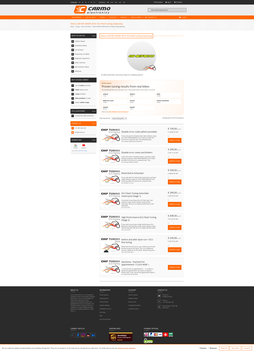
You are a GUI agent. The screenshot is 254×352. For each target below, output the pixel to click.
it (88, 2)
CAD (120, 2)
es (94, 2)
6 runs (163, 101)
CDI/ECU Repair (80, 41)
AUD (116, 2)
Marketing (213, 348)
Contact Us (152, 17)
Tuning (102, 17)
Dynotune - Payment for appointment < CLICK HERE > (135, 263)
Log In (169, 2)
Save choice (235, 348)
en (79, 2)
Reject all (224, 348)
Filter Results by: (105, 118)
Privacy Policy (104, 302)
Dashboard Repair (81, 45)
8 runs (105, 108)
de (86, 2)
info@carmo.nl (80, 132)
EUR (112, 2)
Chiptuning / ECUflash (82, 54)
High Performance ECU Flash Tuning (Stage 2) (138, 218)
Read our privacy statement (126, 348)
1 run (105, 95)
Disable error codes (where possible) (139, 131)
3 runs (132, 101)
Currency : (102, 2)
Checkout (179, 2)
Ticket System (104, 295)
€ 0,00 (184, 17)
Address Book (133, 298)
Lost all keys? (90, 17)
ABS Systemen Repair (82, 67)
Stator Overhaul (80, 63)
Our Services (76, 17)
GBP (108, 2)
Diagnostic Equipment (82, 58)
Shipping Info (104, 298)
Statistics (203, 348)
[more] (93, 35)
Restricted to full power (132, 173)
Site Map (102, 312)
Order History (133, 295)
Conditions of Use (105, 309)
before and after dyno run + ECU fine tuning (137, 241)
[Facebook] (78, 335)
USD (124, 2)
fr (91, 2)
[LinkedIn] (93, 335)
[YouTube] (88, 335)
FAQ (101, 316)
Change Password (134, 305)
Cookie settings (105, 305)
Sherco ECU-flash (86, 26)
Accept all (247, 348)
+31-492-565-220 (80, 128)
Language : (74, 2)
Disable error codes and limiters (136, 152)
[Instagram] (83, 335)
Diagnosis (112, 17)
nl (82, 2)
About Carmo (136, 17)
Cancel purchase (105, 319)
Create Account (133, 309)
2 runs (158, 95)
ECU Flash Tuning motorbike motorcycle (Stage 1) (135, 194)
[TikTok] (73, 335)
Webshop (123, 17)
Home (72, 26)
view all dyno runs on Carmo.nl (118, 112)
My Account (132, 302)
